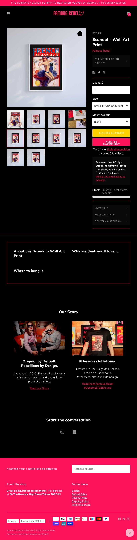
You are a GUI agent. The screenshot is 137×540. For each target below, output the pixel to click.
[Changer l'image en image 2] (35, 119)
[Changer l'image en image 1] (15, 119)
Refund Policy (79, 494)
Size (95, 98)
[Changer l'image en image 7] (56, 138)
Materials (101, 208)
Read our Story (39, 388)
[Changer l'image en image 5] (15, 138)
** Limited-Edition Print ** (107, 61)
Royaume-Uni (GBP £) (31, 521)
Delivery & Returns (108, 221)
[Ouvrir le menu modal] (9, 13)
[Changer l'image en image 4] (77, 119)
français (12, 521)
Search (76, 490)
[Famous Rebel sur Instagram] (128, 518)
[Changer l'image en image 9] (15, 157)
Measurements (105, 214)
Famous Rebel (101, 50)
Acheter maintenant (111, 143)
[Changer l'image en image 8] (77, 138)
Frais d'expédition (118, 149)
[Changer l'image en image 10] (35, 157)
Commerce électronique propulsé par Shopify (28, 534)
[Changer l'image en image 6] (35, 138)
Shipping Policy (80, 501)
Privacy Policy (79, 497)
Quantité (97, 82)
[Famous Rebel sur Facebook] (119, 518)
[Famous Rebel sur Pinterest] (123, 518)
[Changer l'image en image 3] (56, 119)
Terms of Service (81, 504)
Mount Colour (101, 114)
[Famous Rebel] (68, 13)
